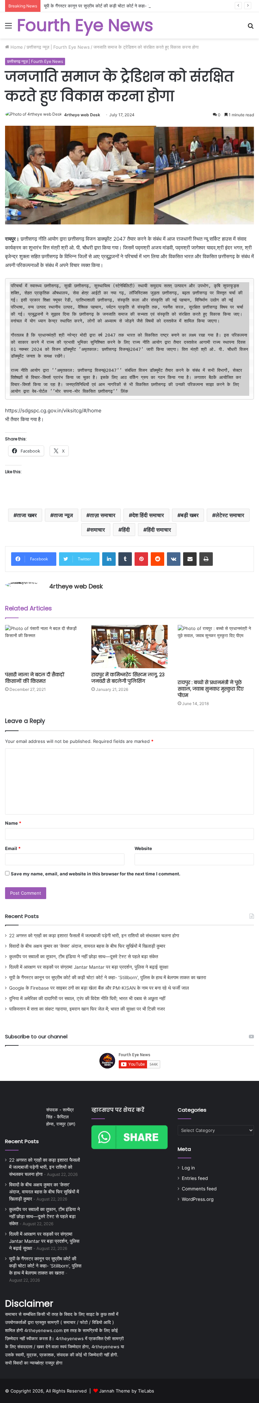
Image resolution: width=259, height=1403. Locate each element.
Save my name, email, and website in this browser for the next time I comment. (95, 873)
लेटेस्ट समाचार (229, 515)
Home (16, 47)
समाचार (97, 529)
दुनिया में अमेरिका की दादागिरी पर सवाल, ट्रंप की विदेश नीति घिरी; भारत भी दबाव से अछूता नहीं (87, 998)
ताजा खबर (27, 515)
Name (13, 823)
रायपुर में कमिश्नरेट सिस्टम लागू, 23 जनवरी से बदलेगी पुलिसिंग (128, 677)
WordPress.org (197, 1199)
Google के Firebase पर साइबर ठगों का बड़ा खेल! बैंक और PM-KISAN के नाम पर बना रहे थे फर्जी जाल (99, 988)
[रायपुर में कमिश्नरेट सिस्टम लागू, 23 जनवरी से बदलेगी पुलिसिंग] (129, 646)
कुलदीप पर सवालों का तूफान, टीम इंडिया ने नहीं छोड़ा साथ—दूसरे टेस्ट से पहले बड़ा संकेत (83, 956)
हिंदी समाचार (159, 529)
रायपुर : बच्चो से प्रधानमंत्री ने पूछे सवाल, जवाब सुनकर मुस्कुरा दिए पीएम (210, 689)
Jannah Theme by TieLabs (126, 1391)
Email (13, 848)
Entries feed (195, 1178)
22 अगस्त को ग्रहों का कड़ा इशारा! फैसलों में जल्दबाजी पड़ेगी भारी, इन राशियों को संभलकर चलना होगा (94, 935)
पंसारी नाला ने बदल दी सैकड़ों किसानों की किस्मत (34, 677)
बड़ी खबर (190, 515)
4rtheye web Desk (82, 114)
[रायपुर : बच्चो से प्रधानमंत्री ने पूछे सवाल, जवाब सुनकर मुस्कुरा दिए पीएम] (216, 650)
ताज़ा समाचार (102, 515)
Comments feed (199, 1188)
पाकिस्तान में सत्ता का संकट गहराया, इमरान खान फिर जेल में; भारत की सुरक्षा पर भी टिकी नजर (87, 1009)
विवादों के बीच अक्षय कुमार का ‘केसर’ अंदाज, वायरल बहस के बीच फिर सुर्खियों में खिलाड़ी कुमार (87, 946)
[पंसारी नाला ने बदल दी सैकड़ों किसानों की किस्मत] (43, 646)
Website (143, 848)
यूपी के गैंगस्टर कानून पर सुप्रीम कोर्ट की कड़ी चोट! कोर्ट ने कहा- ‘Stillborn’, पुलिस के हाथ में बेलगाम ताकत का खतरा (138, 5)
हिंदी (126, 529)
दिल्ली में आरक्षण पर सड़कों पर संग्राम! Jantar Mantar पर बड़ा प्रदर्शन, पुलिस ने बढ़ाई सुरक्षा (88, 967)
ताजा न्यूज (63, 515)
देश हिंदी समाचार (148, 515)
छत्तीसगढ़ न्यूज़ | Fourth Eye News (58, 47)
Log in (188, 1167)
